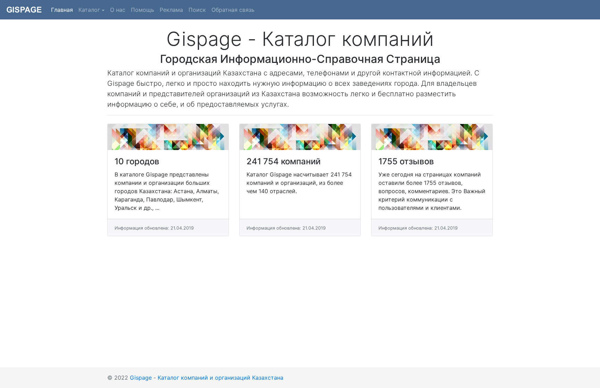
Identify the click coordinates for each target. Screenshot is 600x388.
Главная (63, 9)
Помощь (142, 9)
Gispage (141, 377)
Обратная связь (233, 9)
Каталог (89, 9)
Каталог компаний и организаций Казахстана (220, 377)
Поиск (197, 9)
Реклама (171, 9)
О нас (117, 9)
